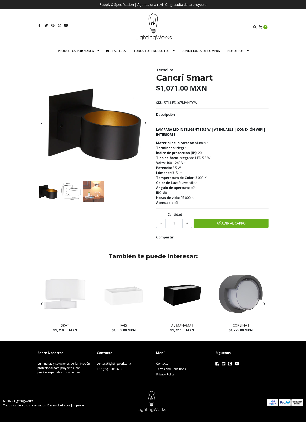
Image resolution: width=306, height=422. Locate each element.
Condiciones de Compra (201, 51)
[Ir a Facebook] (39, 25)
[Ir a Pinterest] (53, 25)
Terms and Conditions (171, 369)
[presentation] (41, 123)
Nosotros (235, 51)
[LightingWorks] (153, 26)
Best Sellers (116, 51)
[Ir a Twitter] (46, 25)
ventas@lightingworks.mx (114, 363)
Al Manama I (182, 325)
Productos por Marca (76, 51)
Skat (65, 325)
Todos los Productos (151, 51)
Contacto (162, 363)
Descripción (165, 114)
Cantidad (175, 214)
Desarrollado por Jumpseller (66, 405)
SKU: (159, 102)
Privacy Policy (165, 374)
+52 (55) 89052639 (109, 369)
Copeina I (241, 325)
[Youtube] (66, 25)
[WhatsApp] (59, 25)
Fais (123, 325)
